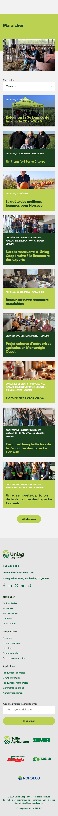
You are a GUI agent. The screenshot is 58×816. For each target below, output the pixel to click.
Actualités (8, 608)
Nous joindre (9, 624)
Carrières (7, 618)
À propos (7, 638)
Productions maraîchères (15, 683)
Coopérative (10, 632)
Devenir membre (11, 653)
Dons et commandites (14, 658)
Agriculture (9, 666)
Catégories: (9, 80)
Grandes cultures (11, 678)
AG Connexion (10, 613)
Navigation (9, 597)
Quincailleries (10, 603)
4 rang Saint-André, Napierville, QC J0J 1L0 (26, 578)
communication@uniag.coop (18, 572)
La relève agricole (11, 643)
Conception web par (29, 808)
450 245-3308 (11, 566)
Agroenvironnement (13, 693)
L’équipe (7, 648)
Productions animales (14, 673)
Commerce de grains (13, 688)
